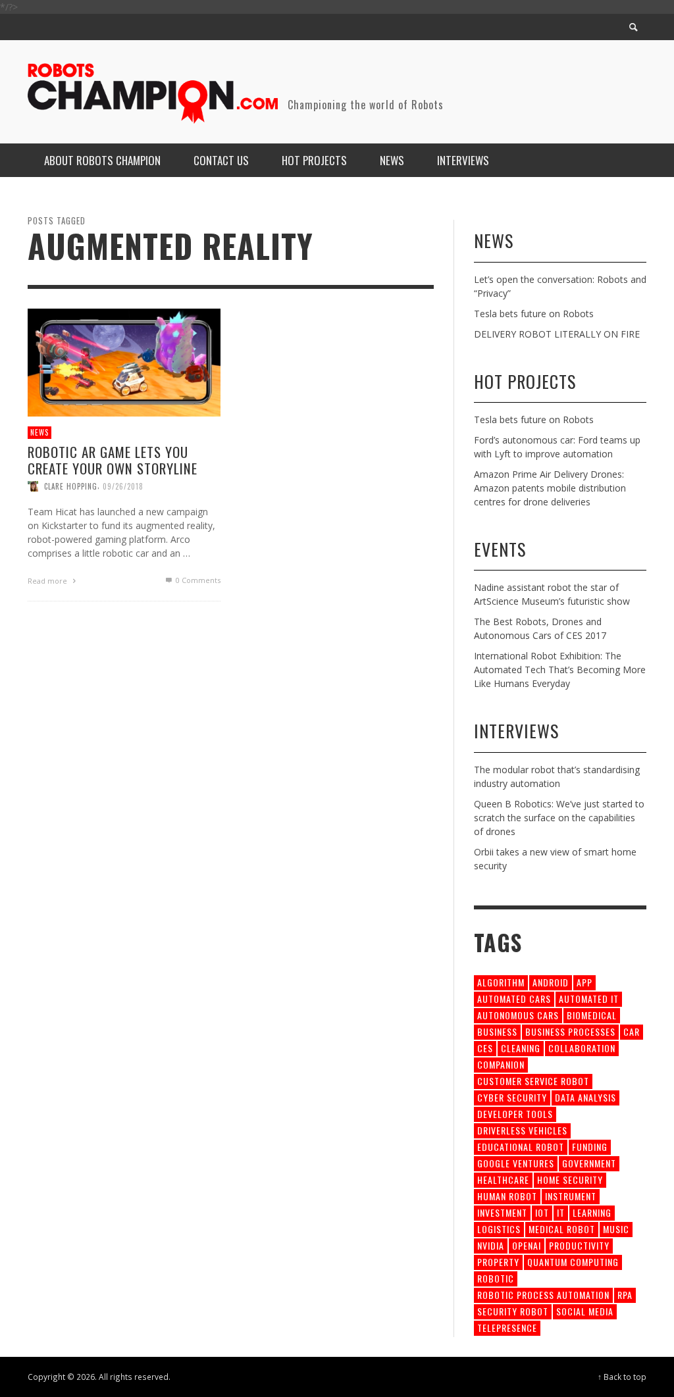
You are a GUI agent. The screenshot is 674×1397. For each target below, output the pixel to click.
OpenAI (526, 1245)
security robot (512, 1311)
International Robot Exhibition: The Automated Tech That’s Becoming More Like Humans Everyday (560, 669)
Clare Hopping (70, 486)
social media (584, 1311)
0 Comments (197, 580)
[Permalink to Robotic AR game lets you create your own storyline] (124, 361)
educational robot (520, 1147)
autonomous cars (518, 1015)
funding (590, 1147)
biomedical (592, 1015)
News (39, 432)
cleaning (520, 1048)
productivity (579, 1245)
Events (500, 549)
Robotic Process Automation (543, 1295)
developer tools (515, 1114)
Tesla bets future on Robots (534, 313)
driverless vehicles (522, 1130)
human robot (507, 1196)
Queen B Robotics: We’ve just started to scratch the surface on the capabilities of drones (559, 818)
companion (501, 1064)
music (616, 1229)
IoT (542, 1212)
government (589, 1163)
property (498, 1262)
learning (592, 1212)
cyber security (512, 1097)
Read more (48, 581)
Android (550, 982)
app (584, 982)
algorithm (501, 982)
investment (502, 1212)
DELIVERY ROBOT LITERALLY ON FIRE (557, 334)
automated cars (514, 998)
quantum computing (573, 1262)
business (497, 1031)
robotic (495, 1278)
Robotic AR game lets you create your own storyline (112, 460)
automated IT (589, 998)
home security (570, 1179)
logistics (499, 1229)
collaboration (581, 1048)
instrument (570, 1196)
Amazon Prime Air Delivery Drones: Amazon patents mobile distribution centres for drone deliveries (550, 488)
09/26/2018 (123, 486)
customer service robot (533, 1081)
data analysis (585, 1097)
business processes (570, 1031)
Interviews (516, 731)
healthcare (503, 1179)
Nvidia (490, 1245)
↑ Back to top (622, 1376)
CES (485, 1048)
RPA (625, 1295)
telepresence (507, 1327)
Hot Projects (525, 381)
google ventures (515, 1163)
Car (631, 1031)
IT (561, 1212)
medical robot (562, 1229)
